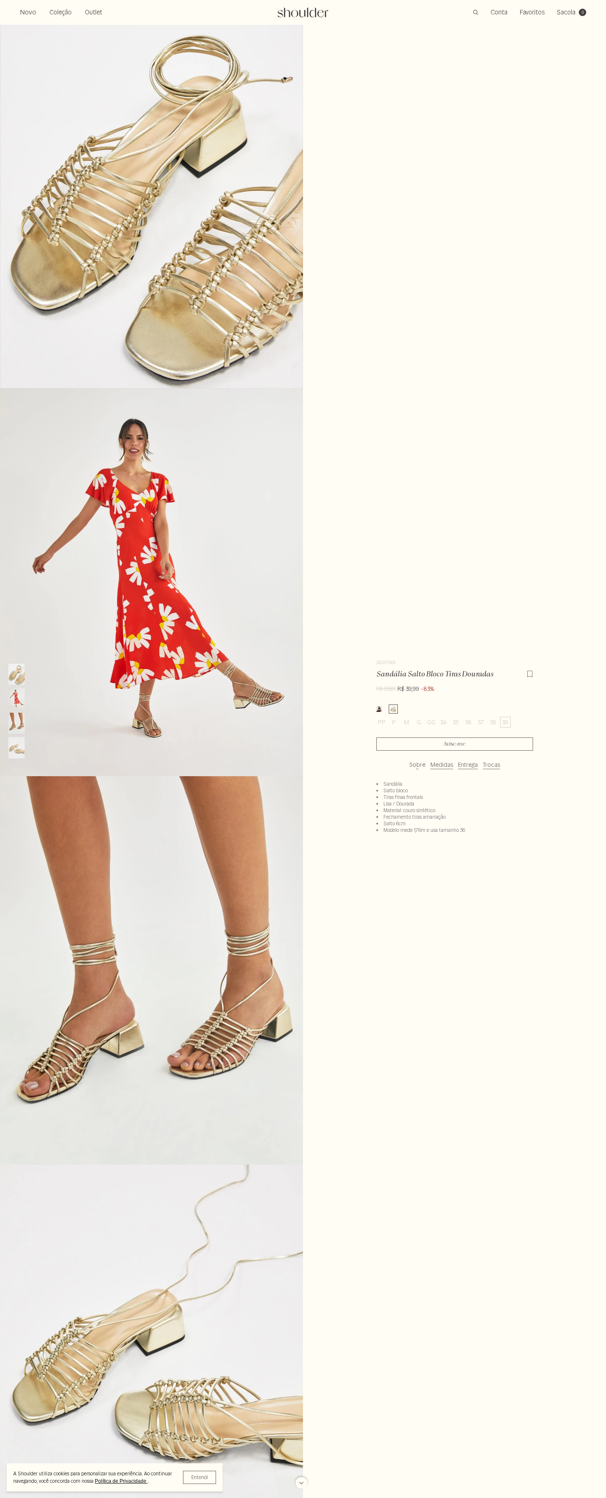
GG (431, 722)
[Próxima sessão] (301, 1483)
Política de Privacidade (121, 1481)
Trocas (491, 764)
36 (468, 722)
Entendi (199, 1477)
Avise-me (454, 744)
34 (443, 722)
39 (505, 722)
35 (456, 722)
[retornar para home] (303, 12)
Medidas (441, 764)
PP (381, 722)
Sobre (417, 764)
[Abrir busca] (475, 12)
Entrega (468, 764)
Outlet (93, 12)
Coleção (60, 12)
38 (493, 722)
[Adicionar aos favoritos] (529, 672)
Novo (28, 12)
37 (481, 722)
